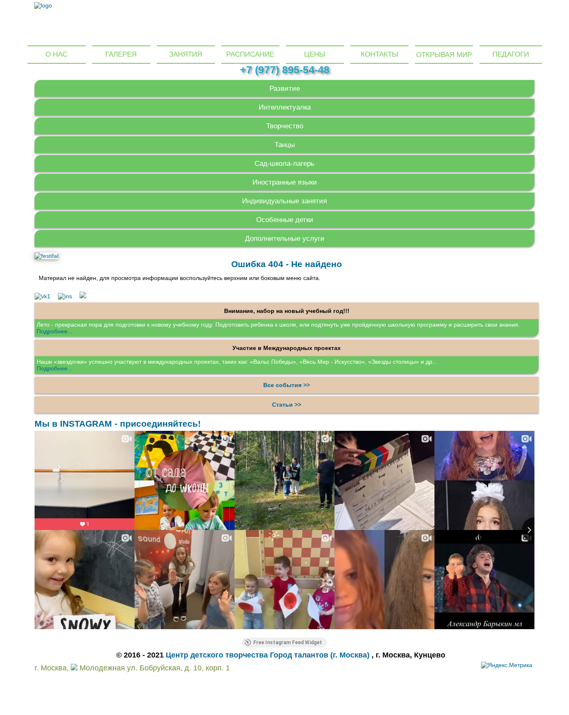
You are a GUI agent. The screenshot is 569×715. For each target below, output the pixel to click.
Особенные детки (284, 220)
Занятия (185, 54)
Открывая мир (444, 55)
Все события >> (286, 385)
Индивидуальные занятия (284, 201)
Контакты (379, 54)
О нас (56, 54)
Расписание (250, 54)
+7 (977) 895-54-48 (284, 69)
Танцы (285, 145)
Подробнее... (54, 331)
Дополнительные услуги (284, 238)
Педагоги (510, 54)
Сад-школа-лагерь (284, 164)
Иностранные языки (284, 182)
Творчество (284, 126)
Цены (314, 54)
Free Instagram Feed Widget (287, 642)
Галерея (121, 54)
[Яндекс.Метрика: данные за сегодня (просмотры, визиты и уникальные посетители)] (506, 665)
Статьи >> (286, 404)
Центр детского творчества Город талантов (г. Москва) (269, 655)
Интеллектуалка (285, 107)
